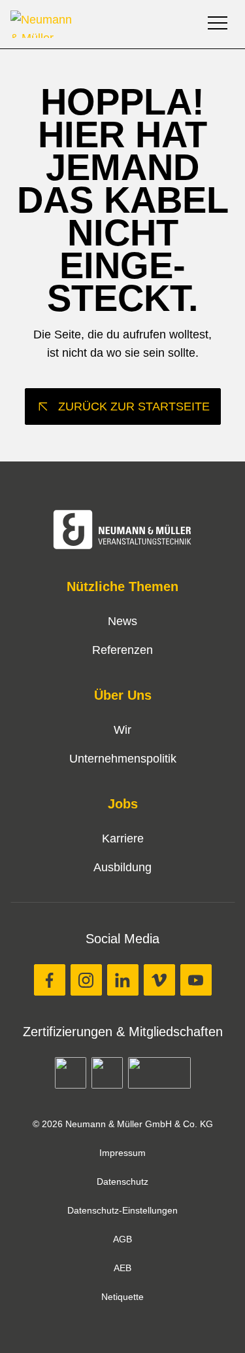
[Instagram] (86, 980)
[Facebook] (49, 980)
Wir (122, 729)
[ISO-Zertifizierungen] (70, 1073)
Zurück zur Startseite (134, 406)
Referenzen (122, 650)
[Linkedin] (123, 980)
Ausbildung (122, 867)
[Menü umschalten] (219, 24)
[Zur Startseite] (101, 24)
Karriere (123, 838)
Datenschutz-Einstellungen (122, 1210)
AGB (122, 1239)
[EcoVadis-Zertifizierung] (107, 1073)
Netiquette (122, 1296)
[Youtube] (196, 980)
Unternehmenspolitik (122, 758)
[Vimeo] (159, 980)
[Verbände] (159, 1073)
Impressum (122, 1152)
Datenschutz (122, 1181)
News (122, 621)
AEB (122, 1268)
